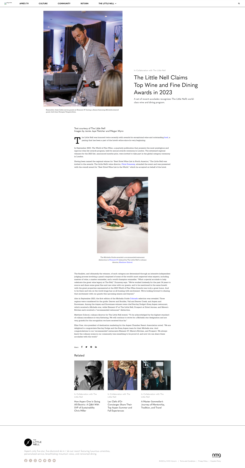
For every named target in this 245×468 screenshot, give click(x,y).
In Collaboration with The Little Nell (150, 70)
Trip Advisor (54, 460)
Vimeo (44, 460)
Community (64, 3)
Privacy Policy (202, 461)
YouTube (40, 460)
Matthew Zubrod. (126, 262)
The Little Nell (106, 3)
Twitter (30, 460)
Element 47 (113, 260)
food (166, 137)
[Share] (81, 347)
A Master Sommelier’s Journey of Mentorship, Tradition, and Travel (153, 404)
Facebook (25, 460)
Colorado (134, 298)
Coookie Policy (215, 461)
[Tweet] (86, 347)
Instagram (35, 460)
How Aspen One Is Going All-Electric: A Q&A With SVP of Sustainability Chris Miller (87, 406)
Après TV (24, 3)
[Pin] (91, 347)
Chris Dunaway (128, 164)
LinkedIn (49, 460)
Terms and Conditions (187, 461)
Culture (43, 3)
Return (84, 3)
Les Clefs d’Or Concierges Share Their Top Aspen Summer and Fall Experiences (120, 406)
